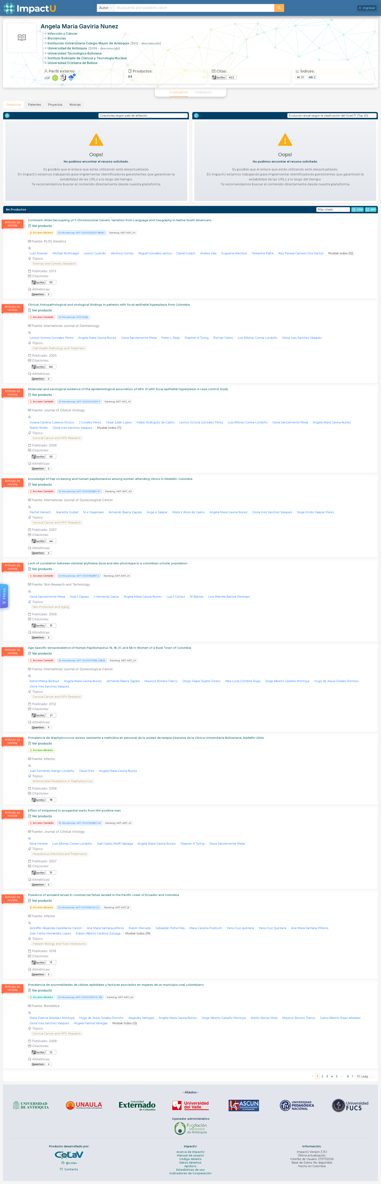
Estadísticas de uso (190, 1170)
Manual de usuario (190, 1155)
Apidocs (190, 1166)
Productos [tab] (13, 104)
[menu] (190, 92)
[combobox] (194, 8)
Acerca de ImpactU (190, 1152)
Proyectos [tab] (55, 104)
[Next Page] (352, 1076)
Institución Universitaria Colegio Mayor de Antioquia (104, 43)
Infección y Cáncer (63, 33)
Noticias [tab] (75, 104)
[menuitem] (178, 92)
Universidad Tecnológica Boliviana (75, 53)
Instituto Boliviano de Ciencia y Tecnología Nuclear (87, 58)
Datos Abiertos (190, 1162)
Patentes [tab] (34, 104)
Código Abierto (190, 1159)
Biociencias (57, 38)
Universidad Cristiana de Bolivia (72, 63)
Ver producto (41, 226)
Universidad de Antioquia (84, 48)
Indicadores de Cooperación (190, 1173)
